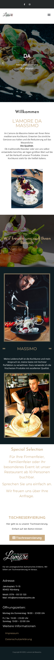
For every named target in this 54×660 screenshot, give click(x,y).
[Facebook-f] (24, 4)
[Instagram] (29, 4)
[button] (49, 14)
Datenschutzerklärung (18, 639)
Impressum (12, 633)
